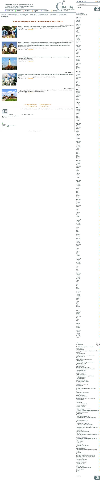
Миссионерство (80, 399)
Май (77, 42)
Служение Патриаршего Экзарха (84, 440)
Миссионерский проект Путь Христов (85, 398)
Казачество (79, 389)
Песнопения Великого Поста (83, 416)
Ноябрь (78, 27)
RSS (96, 1)
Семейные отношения (81, 437)
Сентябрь (78, 41)
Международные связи (81, 396)
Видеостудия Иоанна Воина (83, 367)
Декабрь (78, 25)
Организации (12, 15)
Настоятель (79, 402)
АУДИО (36, 11)
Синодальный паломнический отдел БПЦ (86, 438)
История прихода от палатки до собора (86, 388)
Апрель (78, 20)
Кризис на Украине (80, 395)
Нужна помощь (80, 409)
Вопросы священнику (81, 371)
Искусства (63, 15)
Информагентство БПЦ (82, 384)
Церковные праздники (81, 459)
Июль (77, 18)
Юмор (77, 470)
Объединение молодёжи (82, 412)
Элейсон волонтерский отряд (83, 467)
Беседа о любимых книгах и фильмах (85, 355)
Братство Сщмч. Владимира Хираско (85, 362)
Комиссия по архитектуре (82, 392)
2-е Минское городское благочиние (84, 346)
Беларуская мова (80, 353)
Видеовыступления (81, 364)
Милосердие (24, 15)
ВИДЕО (27, 11)
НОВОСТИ (46, 11)
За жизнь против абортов (82, 381)
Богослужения (79, 360)
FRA (85, 1)
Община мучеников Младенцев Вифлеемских (87, 410)
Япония (78, 471)
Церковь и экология (81, 465)
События (33, 15)
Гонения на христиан (81, 377)
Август (77, 28)
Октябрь (78, 39)
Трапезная (78, 452)
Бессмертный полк (80, 356)
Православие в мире (81, 421)
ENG (80, 1)
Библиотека (79, 357)
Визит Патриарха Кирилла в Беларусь (85, 369)
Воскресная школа (80, 373)
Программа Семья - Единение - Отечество (86, 427)
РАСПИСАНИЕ (57, 11)
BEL (77, 1)
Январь (78, 32)
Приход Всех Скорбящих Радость (84, 426)
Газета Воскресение (81, 374)
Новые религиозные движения (83, 408)
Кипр (77, 391)
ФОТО (19, 11)
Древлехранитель (80, 378)
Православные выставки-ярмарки (84, 424)
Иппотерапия (79, 385)
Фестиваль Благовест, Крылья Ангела (85, 455)
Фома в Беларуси (80, 458)
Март (77, 31)
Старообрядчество (80, 448)
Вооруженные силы (81, 370)
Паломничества (80, 414)
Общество (53, 15)
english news (79, 348)
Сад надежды (79, 433)
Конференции (79, 394)
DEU (82, 1)
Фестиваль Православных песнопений (85, 456)
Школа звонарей (80, 466)
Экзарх (3, 15)
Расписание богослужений (82, 431)
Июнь (77, 53)
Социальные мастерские (82, 445)
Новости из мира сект (81, 405)
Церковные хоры (80, 460)
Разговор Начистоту (81, 430)
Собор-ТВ (78, 442)
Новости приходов (80, 406)
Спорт (77, 446)
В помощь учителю (81, 363)
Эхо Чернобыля (80, 469)
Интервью (78, 382)
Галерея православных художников (85, 376)
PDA (99, 1)
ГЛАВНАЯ (10, 11)
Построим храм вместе (82, 420)
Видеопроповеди (80, 366)
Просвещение (43, 15)
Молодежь (4, 17)
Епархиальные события (82, 380)
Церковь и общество (81, 462)
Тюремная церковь (81, 453)
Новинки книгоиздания (81, 403)
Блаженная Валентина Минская (84, 359)
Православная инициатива (82, 423)
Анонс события (80, 349)
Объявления (79, 413)
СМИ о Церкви (79, 441)
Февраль (78, 21)
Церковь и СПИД (80, 463)
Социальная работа (81, 444)
